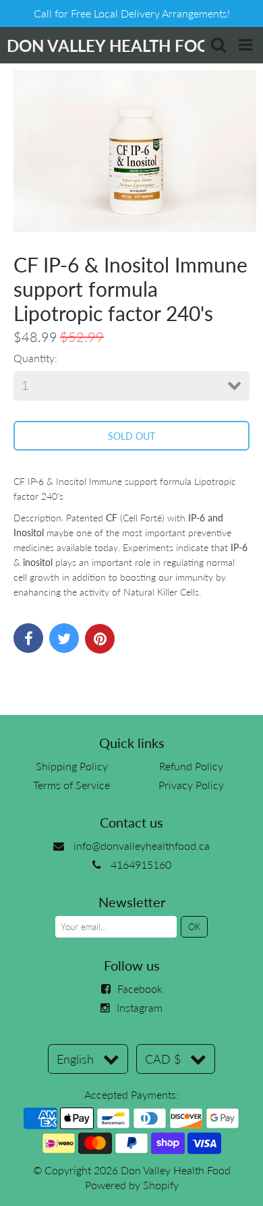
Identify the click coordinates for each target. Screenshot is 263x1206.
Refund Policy (191, 765)
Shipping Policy (72, 765)
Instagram (140, 1007)
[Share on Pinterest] (100, 639)
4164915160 (141, 864)
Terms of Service (71, 784)
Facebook (140, 988)
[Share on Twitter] (64, 638)
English (75, 1059)
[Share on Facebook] (28, 638)
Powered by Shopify (132, 1184)
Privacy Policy (191, 784)
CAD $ (163, 1059)
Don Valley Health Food (176, 1170)
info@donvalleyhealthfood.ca (142, 845)
